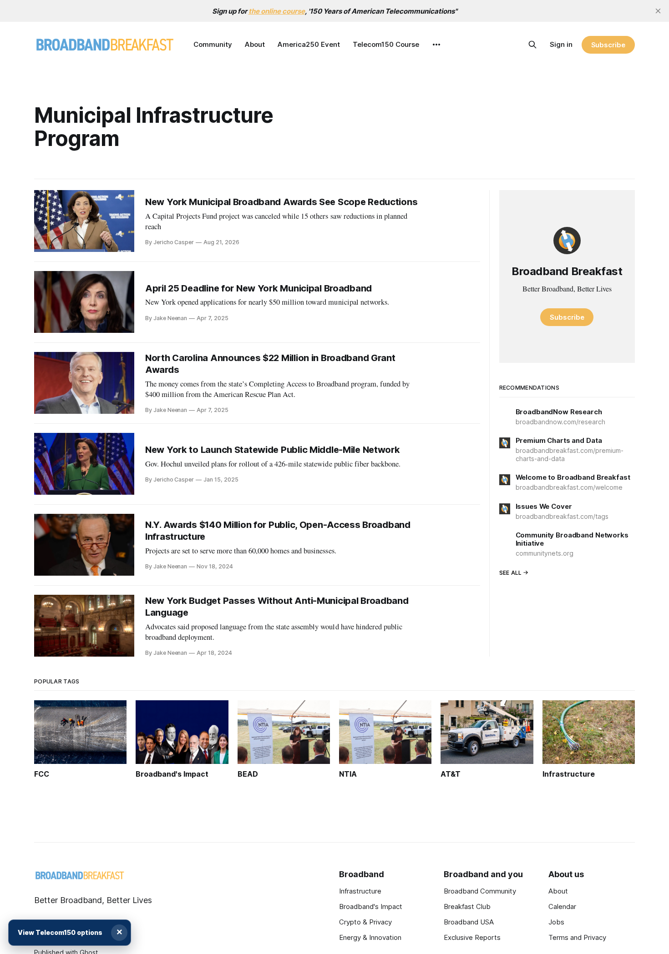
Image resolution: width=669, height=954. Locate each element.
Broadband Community (480, 891)
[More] (436, 44)
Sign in (561, 44)
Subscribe (608, 44)
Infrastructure (360, 891)
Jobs (556, 922)
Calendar (562, 906)
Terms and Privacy (577, 937)
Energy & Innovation (370, 937)
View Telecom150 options (60, 932)
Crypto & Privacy (365, 922)
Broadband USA (469, 922)
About (255, 44)
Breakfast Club (467, 906)
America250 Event (309, 44)
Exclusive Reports (472, 937)
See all (510, 572)
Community (212, 44)
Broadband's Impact (370, 906)
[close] (658, 11)
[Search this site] (532, 44)
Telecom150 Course (386, 44)
